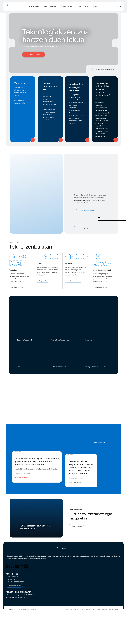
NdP (21, 477)
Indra (18, 477)
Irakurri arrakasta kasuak (74, 281)
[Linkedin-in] (8, 566)
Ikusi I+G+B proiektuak (101, 287)
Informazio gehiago (33, 54)
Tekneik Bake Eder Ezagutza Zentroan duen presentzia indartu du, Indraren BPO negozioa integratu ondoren (37, 461)
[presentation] (12, 43)
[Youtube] (17, 566)
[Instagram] (21, 566)
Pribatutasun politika (90, 609)
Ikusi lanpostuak (77, 526)
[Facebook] (26, 566)
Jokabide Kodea (102, 609)
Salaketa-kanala (113, 609)
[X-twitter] (12, 566)
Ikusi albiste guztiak (99, 442)
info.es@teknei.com (15, 585)
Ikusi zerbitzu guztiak (17, 287)
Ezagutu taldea (43, 281)
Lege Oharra (68, 609)
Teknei (28, 473)
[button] (102, 69)
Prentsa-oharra (20, 473)
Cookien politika (78, 609)
